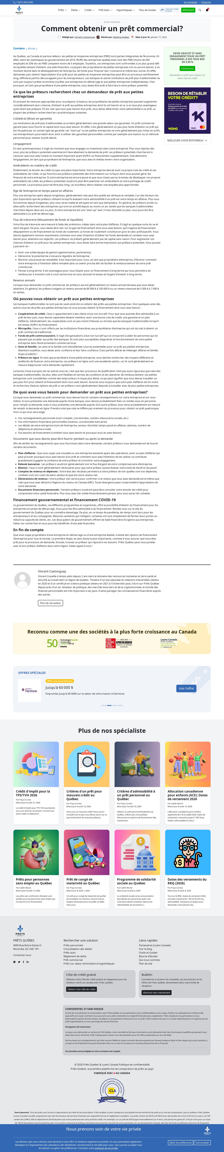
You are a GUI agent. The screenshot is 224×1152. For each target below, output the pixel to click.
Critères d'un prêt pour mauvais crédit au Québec (84, 795)
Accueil (107, 22)
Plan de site (145, 963)
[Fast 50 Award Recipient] (62, 643)
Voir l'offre (42, 688)
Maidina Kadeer (121, 37)
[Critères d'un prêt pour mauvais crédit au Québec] (86, 764)
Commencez (187, 68)
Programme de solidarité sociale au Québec (136, 881)
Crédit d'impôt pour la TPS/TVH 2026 (33, 793)
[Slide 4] (120, 705)
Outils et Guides (148, 952)
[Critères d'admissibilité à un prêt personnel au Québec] (137, 764)
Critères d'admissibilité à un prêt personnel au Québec (136, 795)
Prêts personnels (73, 945)
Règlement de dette (75, 956)
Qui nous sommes (149, 960)
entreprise (115, 22)
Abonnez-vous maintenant (156, 992)
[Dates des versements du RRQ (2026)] (188, 852)
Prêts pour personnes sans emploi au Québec (34, 881)
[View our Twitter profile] (19, 962)
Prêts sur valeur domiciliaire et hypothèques (89, 963)
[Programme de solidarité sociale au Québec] (137, 852)
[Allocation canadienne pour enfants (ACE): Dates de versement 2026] (188, 764)
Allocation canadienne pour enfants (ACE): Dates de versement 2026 (188, 795)
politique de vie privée (106, 1148)
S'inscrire (206, 2)
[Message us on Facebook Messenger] (14, 962)
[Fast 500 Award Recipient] (169, 643)
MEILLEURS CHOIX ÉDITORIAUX (185, 140)
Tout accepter (202, 1142)
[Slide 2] (109, 705)
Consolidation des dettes (78, 949)
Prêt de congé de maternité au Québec (83, 881)
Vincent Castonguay (85, 37)
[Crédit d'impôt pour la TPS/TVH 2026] (36, 764)
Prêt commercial (73, 960)
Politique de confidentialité (134, 1064)
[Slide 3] (114, 705)
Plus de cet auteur (50, 603)
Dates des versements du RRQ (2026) (187, 881)
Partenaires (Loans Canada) (155, 945)
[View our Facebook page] (23, 962)
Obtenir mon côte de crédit (81, 989)
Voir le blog (145, 949)
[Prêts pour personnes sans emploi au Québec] (36, 852)
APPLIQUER (188, 10)
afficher (32, 48)
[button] (62, 10)
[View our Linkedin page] (28, 962)
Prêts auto (70, 952)
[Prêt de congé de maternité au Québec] (86, 852)
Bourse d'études (148, 956)
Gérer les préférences (180, 1142)
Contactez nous (22, 955)
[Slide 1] (103, 705)
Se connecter (190, 2)
